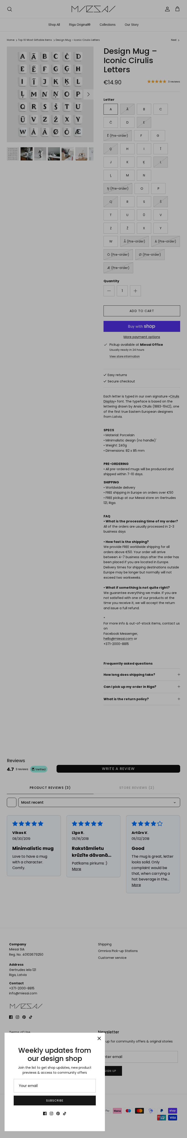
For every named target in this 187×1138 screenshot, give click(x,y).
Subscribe (54, 1100)
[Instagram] (51, 1113)
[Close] (99, 1038)
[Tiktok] (64, 1113)
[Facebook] (45, 1113)
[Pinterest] (58, 1113)
